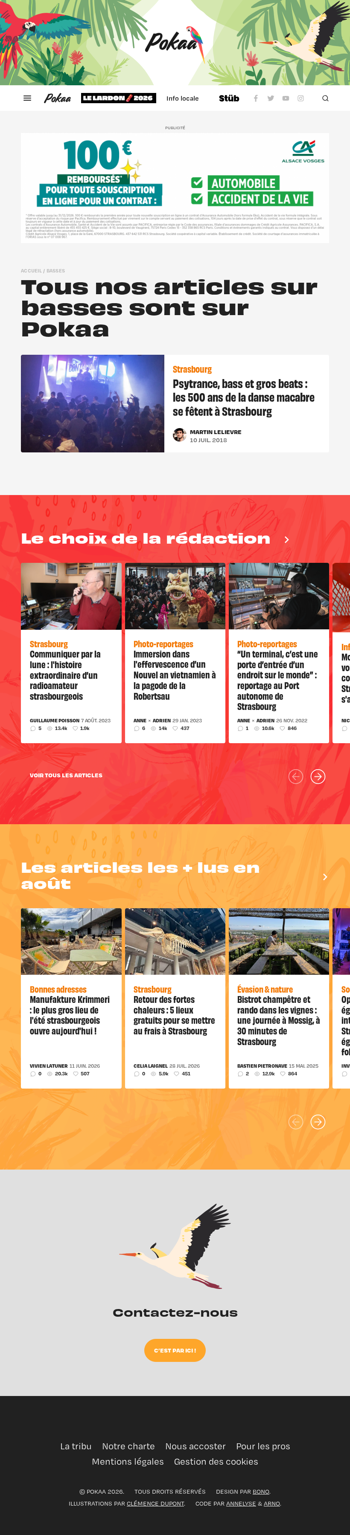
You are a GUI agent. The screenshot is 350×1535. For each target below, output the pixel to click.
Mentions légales (128, 1461)
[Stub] (229, 98)
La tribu (76, 1446)
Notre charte (128, 1446)
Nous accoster (195, 1446)
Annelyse (241, 1503)
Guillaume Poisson (54, 720)
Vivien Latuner (49, 1066)
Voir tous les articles (66, 775)
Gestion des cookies (216, 1461)
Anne (140, 720)
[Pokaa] (175, 42)
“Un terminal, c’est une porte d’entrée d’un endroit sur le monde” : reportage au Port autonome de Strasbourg (277, 680)
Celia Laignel (151, 1066)
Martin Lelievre (216, 432)
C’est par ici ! (175, 1350)
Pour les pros (263, 1446)
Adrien (162, 720)
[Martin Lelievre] (180, 435)
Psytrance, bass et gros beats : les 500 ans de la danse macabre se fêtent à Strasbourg (244, 396)
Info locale (182, 98)
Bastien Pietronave (262, 1066)
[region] (144, 98)
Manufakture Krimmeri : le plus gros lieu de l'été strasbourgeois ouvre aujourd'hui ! (70, 1014)
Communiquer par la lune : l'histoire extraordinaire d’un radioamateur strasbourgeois (65, 674)
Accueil (31, 270)
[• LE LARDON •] (118, 98)
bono (261, 1491)
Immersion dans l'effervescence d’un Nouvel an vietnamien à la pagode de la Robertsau (175, 674)
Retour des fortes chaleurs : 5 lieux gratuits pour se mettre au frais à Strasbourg (174, 1014)
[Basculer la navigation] (27, 98)
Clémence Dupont (155, 1503)
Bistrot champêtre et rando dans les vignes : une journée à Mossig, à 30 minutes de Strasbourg (278, 1020)
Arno (272, 1503)
